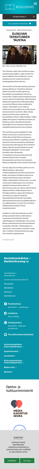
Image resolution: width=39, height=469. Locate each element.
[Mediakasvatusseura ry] (19, 408)
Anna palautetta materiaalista (19, 24)
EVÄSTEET (18, 437)
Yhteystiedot (9, 283)
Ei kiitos (27, 460)
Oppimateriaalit (11, 30)
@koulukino (12, 307)
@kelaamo (22, 326)
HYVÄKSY (12, 460)
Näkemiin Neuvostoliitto (24, 30)
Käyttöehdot (8, 287)
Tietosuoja (8, 291)
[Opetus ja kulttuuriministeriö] (19, 388)
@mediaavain (24, 307)
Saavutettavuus (10, 295)
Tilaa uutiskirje (13, 316)
